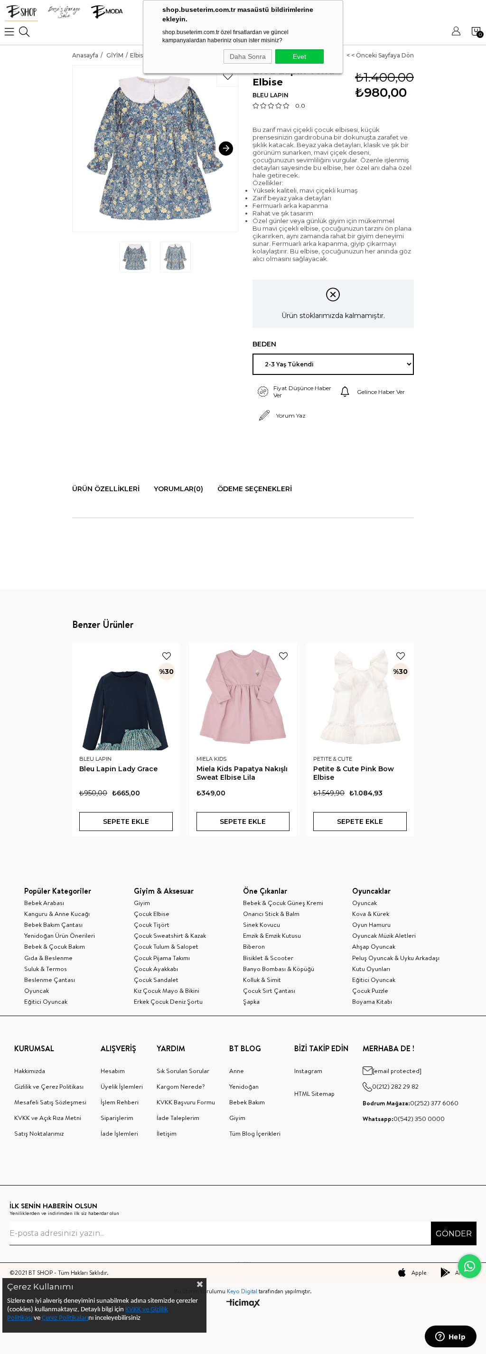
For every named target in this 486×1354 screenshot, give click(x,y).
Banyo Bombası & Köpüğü (278, 968)
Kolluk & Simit (262, 979)
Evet (299, 56)
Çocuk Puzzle (370, 990)
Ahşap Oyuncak (373, 946)
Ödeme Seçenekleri (254, 489)
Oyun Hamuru (371, 924)
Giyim (142, 902)
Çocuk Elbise (151, 913)
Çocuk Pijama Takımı (162, 957)
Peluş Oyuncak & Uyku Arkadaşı (395, 957)
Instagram (308, 1070)
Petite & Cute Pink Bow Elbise (353, 773)
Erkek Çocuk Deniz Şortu (168, 1001)
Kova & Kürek (370, 913)
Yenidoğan (244, 1086)
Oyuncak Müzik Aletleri (384, 935)
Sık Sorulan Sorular (183, 1070)
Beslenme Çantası (49, 979)
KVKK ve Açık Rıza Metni (47, 1117)
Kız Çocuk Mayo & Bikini (166, 990)
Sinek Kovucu (261, 924)
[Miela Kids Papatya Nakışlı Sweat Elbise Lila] (243, 696)
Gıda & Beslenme (48, 957)
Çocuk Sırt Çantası (269, 990)
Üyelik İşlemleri (122, 1086)
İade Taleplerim (178, 1117)
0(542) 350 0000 (404, 1118)
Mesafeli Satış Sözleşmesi (50, 1102)
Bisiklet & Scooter (268, 957)
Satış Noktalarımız (39, 1133)
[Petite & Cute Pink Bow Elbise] (360, 696)
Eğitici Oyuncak (45, 1001)
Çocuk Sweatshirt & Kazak (170, 935)
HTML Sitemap (314, 1093)
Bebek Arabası (44, 902)
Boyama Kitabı (372, 1001)
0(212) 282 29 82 (395, 1086)
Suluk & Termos (45, 968)
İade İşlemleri (119, 1133)
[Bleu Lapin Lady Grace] (126, 696)
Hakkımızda (29, 1070)
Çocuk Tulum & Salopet (166, 946)
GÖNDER (454, 1233)
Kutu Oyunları (371, 968)
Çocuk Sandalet (156, 979)
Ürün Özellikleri (106, 489)
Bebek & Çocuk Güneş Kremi (283, 902)
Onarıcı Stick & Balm (271, 913)
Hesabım (113, 1070)
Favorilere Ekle (166, 655)
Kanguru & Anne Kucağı (57, 913)
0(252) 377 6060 (410, 1103)
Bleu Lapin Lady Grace (118, 769)
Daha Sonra (248, 56)
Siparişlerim (117, 1117)
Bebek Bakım (247, 1102)
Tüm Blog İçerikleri (254, 1133)
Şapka (251, 1001)
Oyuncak (36, 990)
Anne (236, 1070)
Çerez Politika (61, 1318)
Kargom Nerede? (181, 1086)
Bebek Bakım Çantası (53, 924)
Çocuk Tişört (151, 924)
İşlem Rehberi (120, 1102)
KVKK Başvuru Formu (186, 1102)
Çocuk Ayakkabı (156, 968)
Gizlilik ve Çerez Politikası (49, 1086)
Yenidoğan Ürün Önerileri (59, 935)
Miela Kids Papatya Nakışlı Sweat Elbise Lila (242, 773)
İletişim (167, 1133)
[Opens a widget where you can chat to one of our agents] (450, 1337)
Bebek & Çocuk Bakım (54, 946)
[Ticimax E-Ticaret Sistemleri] (243, 1304)
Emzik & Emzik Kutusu (272, 935)
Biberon (254, 946)
